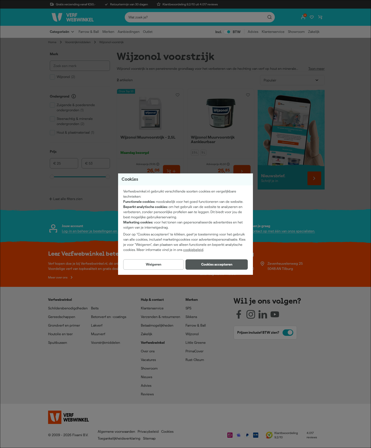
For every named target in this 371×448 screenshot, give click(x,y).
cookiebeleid (193, 250)
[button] (217, 264)
